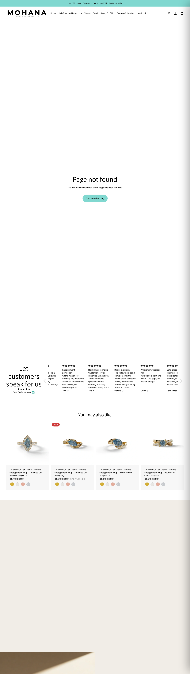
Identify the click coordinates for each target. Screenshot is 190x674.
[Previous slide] (10, 443)
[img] (24, 389)
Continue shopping (95, 198)
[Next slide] (44, 443)
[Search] (169, 13)
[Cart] (182, 13)
